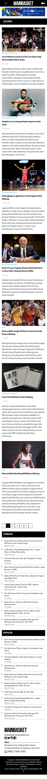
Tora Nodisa (7, 563)
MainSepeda (34, 769)
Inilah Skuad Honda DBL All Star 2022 (19, 692)
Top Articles (24, 769)
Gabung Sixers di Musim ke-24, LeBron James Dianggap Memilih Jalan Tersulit (22, 611)
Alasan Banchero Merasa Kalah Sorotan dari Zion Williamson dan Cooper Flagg (23, 542)
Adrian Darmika (8, 694)
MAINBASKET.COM (26, 760)
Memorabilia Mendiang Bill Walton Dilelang (20, 474)
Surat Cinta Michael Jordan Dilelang (17, 397)
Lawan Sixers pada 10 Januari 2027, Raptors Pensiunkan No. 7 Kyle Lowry (21, 585)
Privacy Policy (14, 769)
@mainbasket (9, 735)
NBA (3, 328)
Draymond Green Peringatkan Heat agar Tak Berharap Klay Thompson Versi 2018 (21, 620)
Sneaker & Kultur (9, 53)
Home (7, 769)
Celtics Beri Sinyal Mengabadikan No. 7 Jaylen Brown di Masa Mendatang (22, 550)
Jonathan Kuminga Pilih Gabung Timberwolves (22, 707)
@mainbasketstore (22, 735)
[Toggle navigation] (6, 3)
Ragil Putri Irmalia (9, 546)
